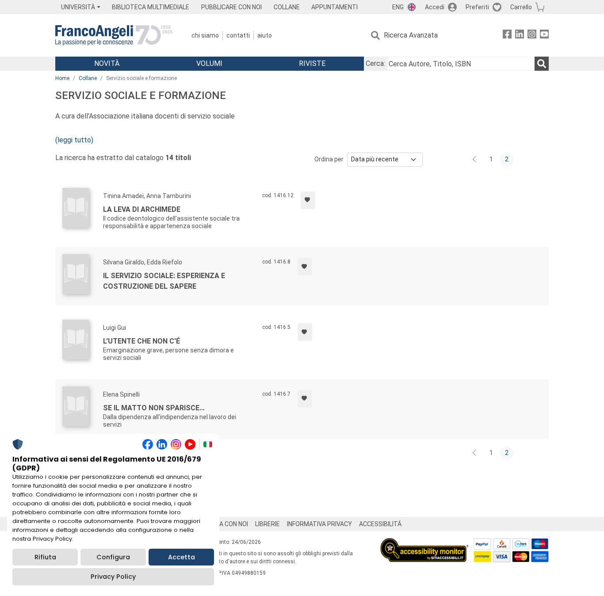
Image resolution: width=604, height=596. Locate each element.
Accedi (434, 7)
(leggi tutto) (74, 140)
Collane (88, 78)
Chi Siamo (205, 35)
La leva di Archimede (141, 209)
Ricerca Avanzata (411, 35)
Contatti (238, 35)
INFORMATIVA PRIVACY (319, 523)
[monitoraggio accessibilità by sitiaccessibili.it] (424, 543)
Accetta (181, 557)
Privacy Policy (113, 576)
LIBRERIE (267, 523)
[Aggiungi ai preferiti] (308, 200)
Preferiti (477, 7)
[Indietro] (475, 160)
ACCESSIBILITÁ (380, 523)
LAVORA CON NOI (224, 523)
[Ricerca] (542, 64)
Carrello (521, 7)
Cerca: (375, 63)
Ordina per (329, 159)
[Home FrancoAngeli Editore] (113, 35)
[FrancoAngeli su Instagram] (532, 36)
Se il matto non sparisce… (154, 408)
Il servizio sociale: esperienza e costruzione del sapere (164, 280)
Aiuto (264, 35)
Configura (113, 557)
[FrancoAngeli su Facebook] (507, 36)
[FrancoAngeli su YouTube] (544, 36)
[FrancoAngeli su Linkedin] (519, 36)
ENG (398, 7)
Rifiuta (45, 557)
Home (62, 78)
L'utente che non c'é (141, 341)
